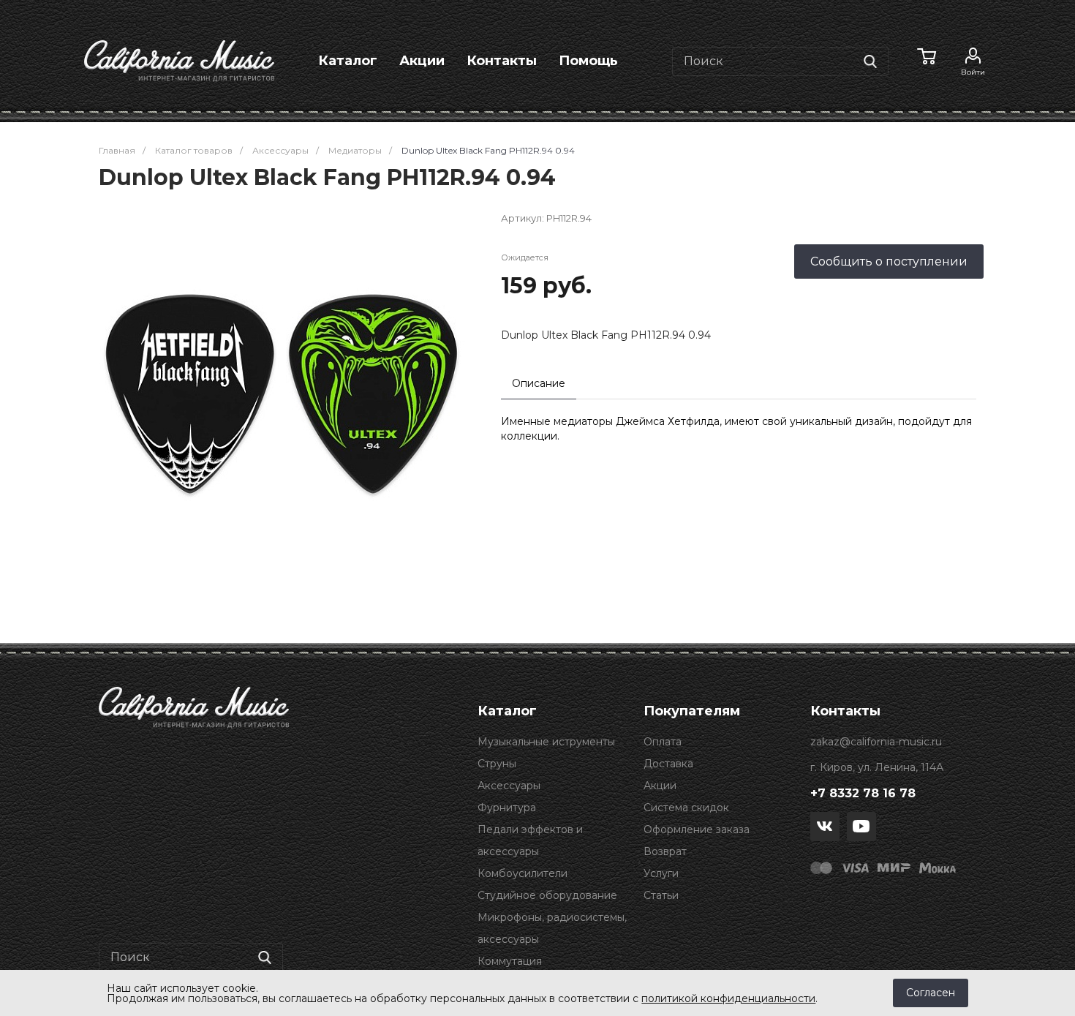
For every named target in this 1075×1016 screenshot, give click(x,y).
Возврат (665, 851)
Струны (497, 763)
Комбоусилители (522, 873)
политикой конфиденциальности (728, 998)
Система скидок (686, 807)
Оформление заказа (697, 829)
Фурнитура (507, 807)
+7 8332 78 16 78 (863, 793)
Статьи (661, 895)
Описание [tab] (538, 383)
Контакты (502, 61)
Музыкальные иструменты (546, 741)
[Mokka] (937, 867)
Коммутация (510, 961)
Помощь (588, 61)
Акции (422, 61)
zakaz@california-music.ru (876, 741)
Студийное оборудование (547, 895)
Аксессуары (509, 785)
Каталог (347, 61)
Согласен (930, 992)
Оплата (663, 741)
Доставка (668, 763)
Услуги (661, 873)
